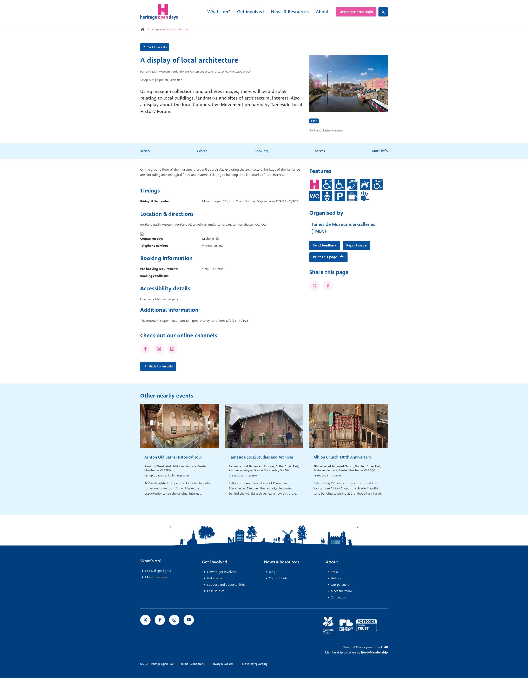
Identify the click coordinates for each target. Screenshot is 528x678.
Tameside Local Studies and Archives (261, 457)
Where (202, 151)
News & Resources (290, 11)
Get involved (250, 11)
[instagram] (174, 620)
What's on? (218, 11)
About (322, 11)
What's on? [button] (151, 561)
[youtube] (189, 620)
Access (320, 151)
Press (334, 572)
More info (380, 151)
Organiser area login (356, 11)
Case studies (215, 591)
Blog (272, 572)
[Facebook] (145, 349)
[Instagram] (159, 349)
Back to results (157, 47)
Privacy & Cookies (222, 664)
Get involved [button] (214, 562)
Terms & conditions (193, 664)
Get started (215, 578)
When (145, 151)
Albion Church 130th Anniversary (342, 457)
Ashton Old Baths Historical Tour (173, 457)
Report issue (356, 245)
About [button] (332, 562)
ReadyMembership (374, 652)
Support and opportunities (226, 584)
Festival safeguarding (254, 664)
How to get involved (221, 572)
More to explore (156, 577)
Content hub (278, 578)
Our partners (340, 584)
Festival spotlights (158, 571)
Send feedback (324, 245)
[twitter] (314, 285)
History (336, 578)
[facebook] (328, 285)
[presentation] (318, 84)
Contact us (338, 597)
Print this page (325, 257)
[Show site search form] (383, 11)
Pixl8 (384, 647)
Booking (261, 151)
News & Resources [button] (281, 562)
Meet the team (341, 591)
